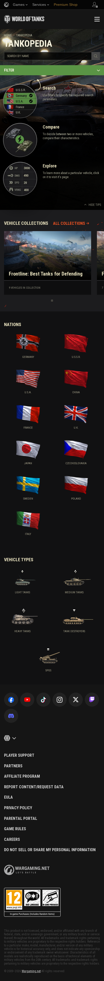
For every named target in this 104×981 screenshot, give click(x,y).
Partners (13, 766)
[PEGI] (32, 902)
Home (8, 35)
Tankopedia (24, 35)
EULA (8, 797)
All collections (69, 223)
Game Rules (15, 829)
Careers (12, 839)
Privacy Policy (18, 808)
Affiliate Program (22, 776)
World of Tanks (24, 19)
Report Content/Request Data (34, 787)
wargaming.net (26, 870)
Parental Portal (20, 818)
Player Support (19, 755)
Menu (97, 19)
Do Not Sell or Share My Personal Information (50, 850)
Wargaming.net (31, 971)
